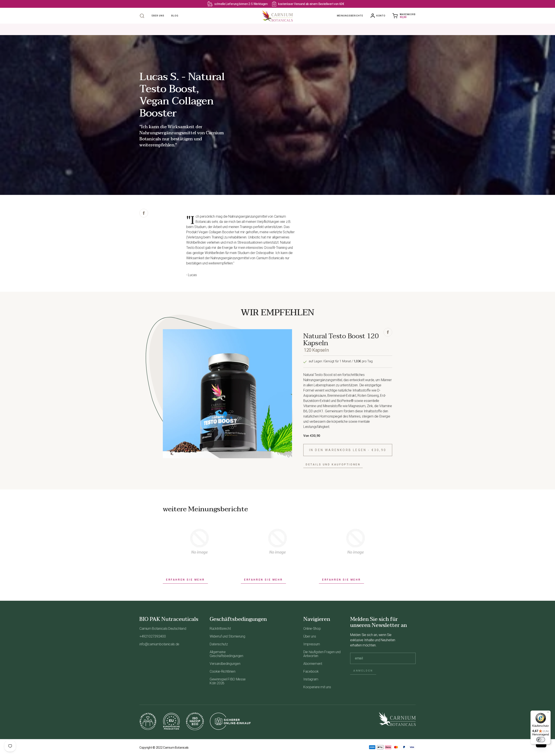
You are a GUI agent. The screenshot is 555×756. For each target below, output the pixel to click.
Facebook (310, 671)
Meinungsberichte (350, 15)
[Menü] (548, 713)
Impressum (311, 644)
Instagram (310, 679)
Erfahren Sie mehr (185, 579)
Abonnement (312, 664)
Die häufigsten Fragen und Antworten (322, 654)
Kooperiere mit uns (317, 687)
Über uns (158, 15)
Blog (174, 15)
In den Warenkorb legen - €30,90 (347, 450)
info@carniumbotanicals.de (159, 644)
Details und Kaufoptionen (333, 464)
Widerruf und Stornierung (227, 636)
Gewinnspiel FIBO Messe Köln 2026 (228, 681)
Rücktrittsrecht (220, 628)
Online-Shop (312, 628)
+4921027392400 (152, 636)
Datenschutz (219, 644)
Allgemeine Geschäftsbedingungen (226, 654)
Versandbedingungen (225, 664)
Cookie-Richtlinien (222, 671)
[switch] (540, 739)
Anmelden (363, 670)
